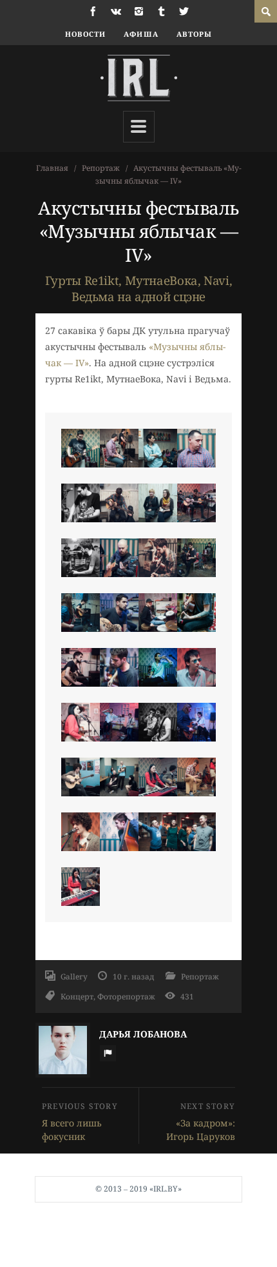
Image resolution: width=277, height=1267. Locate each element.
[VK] (116, 11)
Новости (85, 34)
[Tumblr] (161, 11)
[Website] (107, 1053)
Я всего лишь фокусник (72, 1130)
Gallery (74, 976)
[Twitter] (184, 11)
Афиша (141, 34)
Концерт (77, 996)
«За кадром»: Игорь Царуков (200, 1130)
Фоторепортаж (126, 996)
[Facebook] (93, 11)
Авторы (195, 34)
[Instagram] (139, 11)
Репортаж (101, 167)
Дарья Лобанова (143, 1034)
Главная (52, 167)
